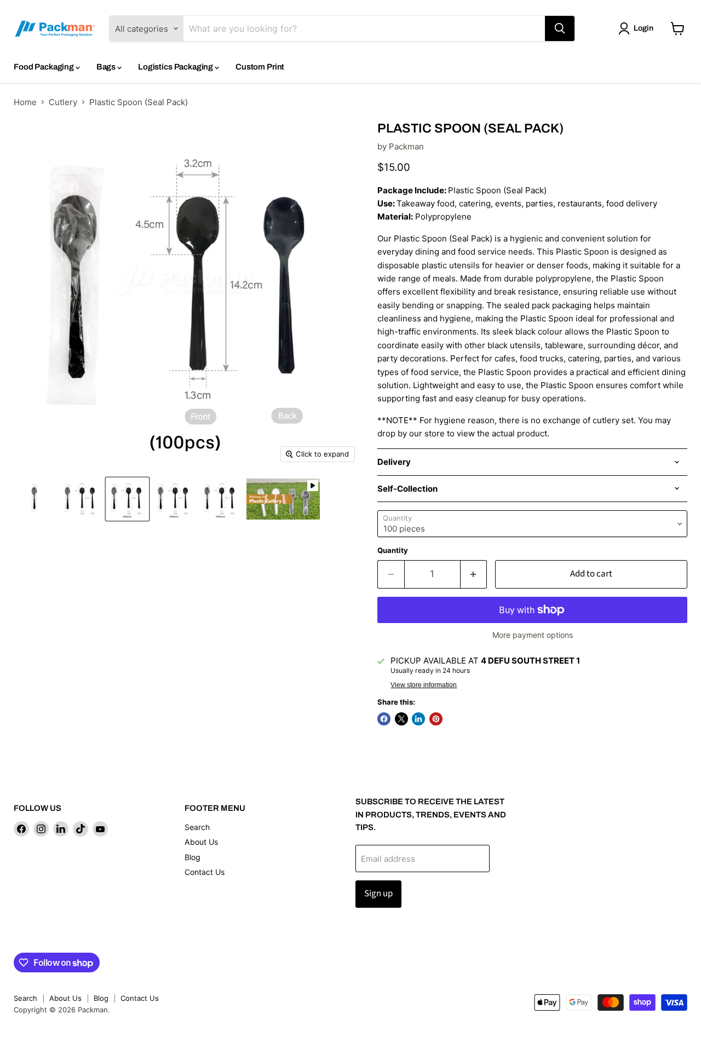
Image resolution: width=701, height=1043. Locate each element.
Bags (106, 66)
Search (197, 827)
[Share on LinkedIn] (418, 718)
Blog (192, 857)
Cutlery (63, 102)
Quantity (392, 550)
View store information (423, 685)
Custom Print (259, 66)
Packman (406, 146)
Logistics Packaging (176, 66)
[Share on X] (401, 718)
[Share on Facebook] (383, 718)
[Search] (559, 28)
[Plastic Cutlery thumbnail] (283, 499)
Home (25, 102)
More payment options (532, 635)
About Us (201, 841)
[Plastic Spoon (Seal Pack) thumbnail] (34, 499)
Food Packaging (45, 66)
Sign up (378, 893)
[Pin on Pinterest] (436, 718)
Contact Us (205, 872)
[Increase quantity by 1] (474, 574)
